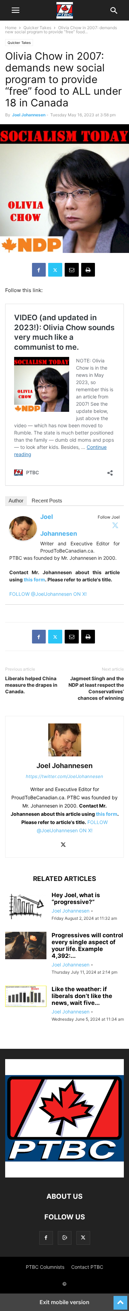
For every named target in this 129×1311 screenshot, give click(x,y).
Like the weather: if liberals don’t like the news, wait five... (82, 996)
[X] (55, 270)
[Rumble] (65, 1237)
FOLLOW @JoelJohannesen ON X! (48, 594)
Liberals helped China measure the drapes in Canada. (31, 684)
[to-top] (120, 1299)
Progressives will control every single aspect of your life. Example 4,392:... (87, 945)
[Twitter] (115, 525)
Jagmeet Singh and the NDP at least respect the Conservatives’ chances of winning (96, 688)
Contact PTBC (87, 1267)
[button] (15, 10)
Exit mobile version (64, 1302)
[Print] (88, 270)
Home (11, 27)
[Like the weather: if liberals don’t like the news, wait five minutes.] (25, 996)
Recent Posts (47, 500)
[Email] (72, 270)
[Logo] (64, 1175)
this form (34, 579)
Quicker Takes (37, 27)
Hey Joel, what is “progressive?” (76, 898)
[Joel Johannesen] (23, 546)
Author (16, 500)
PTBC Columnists (45, 1267)
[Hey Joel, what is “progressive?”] (25, 907)
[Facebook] (39, 270)
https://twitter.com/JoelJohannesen (64, 776)
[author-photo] (64, 756)
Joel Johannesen (28, 114)
